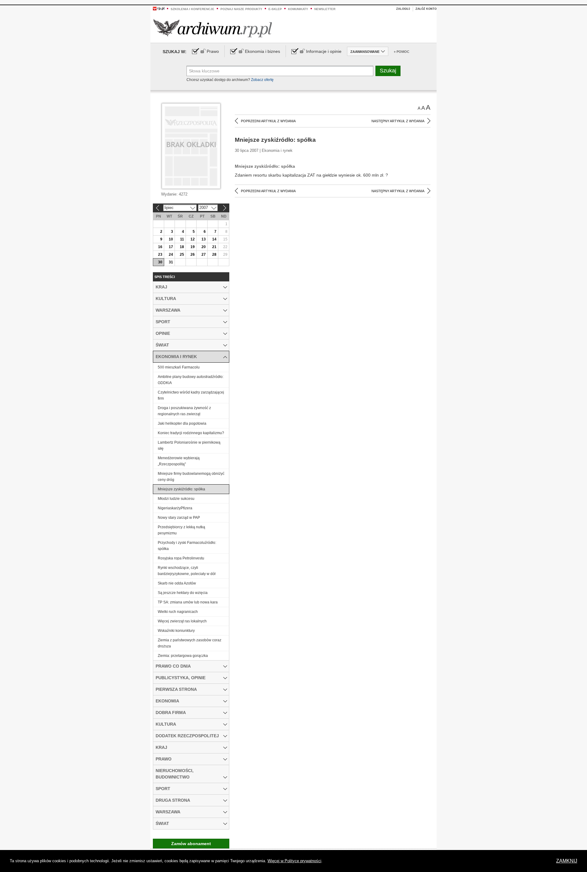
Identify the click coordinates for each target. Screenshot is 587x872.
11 (182, 239)
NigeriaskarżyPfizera (175, 508)
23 (160, 254)
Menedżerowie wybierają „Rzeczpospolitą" (179, 461)
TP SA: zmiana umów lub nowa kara (188, 602)
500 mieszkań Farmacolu (179, 367)
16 (160, 247)
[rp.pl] (158, 8)
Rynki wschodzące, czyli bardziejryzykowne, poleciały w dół (187, 571)
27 (203, 254)
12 (192, 239)
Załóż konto (426, 8)
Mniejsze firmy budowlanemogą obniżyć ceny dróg (191, 476)
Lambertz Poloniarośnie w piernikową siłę (189, 445)
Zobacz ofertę (262, 80)
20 (203, 247)
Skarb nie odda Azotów (177, 583)
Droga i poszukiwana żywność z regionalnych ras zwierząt (184, 411)
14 (214, 239)
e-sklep (275, 9)
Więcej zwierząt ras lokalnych (182, 621)
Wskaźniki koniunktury (176, 630)
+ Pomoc (401, 51)
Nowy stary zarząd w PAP (179, 517)
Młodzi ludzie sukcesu (176, 498)
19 (192, 247)
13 (203, 239)
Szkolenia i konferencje (192, 9)
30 (160, 262)
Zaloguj (403, 8)
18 (182, 247)
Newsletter (324, 9)
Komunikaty (298, 9)
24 (171, 254)
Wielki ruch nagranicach (178, 612)
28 (214, 254)
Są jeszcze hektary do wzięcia (183, 593)
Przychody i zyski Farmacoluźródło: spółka (187, 545)
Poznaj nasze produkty (241, 9)
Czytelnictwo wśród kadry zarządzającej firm (191, 395)
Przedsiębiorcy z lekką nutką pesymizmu (181, 530)
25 (182, 254)
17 (171, 247)
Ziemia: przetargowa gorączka (183, 656)
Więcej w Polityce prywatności (294, 861)
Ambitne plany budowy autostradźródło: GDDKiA (190, 380)
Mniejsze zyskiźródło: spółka (181, 489)
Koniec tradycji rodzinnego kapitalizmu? (191, 433)
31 (171, 262)
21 (214, 247)
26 (192, 254)
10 (171, 239)
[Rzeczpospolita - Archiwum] (212, 28)
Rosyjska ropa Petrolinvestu (181, 558)
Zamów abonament (191, 843)
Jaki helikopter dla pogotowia (182, 423)
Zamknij (566, 860)
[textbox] (279, 71)
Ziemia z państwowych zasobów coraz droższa (189, 643)
